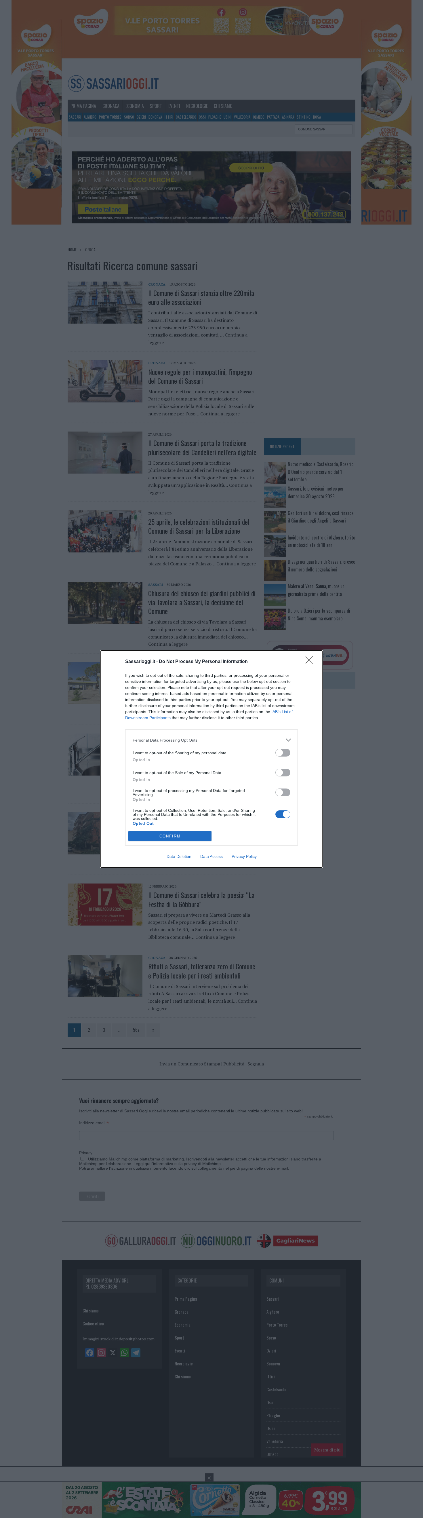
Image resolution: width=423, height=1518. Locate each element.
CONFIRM (170, 836)
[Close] (311, 661)
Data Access (211, 856)
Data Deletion (179, 856)
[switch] (282, 753)
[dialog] (211, 759)
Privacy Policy (244, 856)
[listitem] (211, 740)
